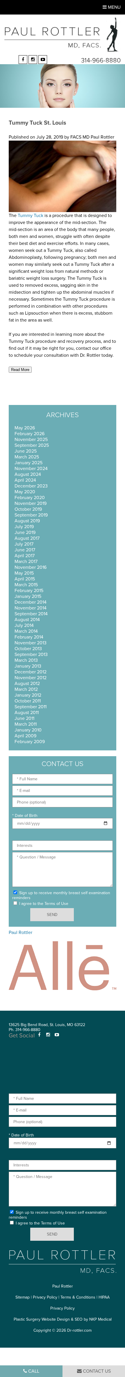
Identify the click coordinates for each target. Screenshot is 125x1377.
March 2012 (26, 689)
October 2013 (28, 649)
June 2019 (25, 532)
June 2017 (25, 550)
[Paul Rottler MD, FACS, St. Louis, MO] (62, 34)
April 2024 (25, 480)
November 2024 (31, 468)
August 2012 (27, 683)
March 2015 (26, 585)
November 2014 (31, 608)
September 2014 (31, 614)
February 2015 (29, 591)
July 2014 (24, 625)
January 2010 (28, 730)
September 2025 (32, 445)
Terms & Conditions (77, 1297)
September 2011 (31, 707)
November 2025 (31, 439)
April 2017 (25, 556)
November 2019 (31, 503)
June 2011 (24, 718)
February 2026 (29, 434)
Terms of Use (56, 903)
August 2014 (27, 620)
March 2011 (26, 724)
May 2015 (24, 573)
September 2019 (31, 515)
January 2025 (28, 463)
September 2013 (31, 654)
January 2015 (28, 596)
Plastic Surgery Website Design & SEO (48, 1319)
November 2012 (31, 678)
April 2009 (25, 736)
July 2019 (24, 527)
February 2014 (29, 637)
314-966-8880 (101, 60)
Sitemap (22, 1297)
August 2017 (27, 538)
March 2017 (26, 561)
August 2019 (27, 521)
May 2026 (25, 428)
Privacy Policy (45, 1297)
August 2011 (27, 713)
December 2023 (31, 486)
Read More (20, 369)
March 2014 (26, 631)
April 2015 (25, 579)
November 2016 (31, 567)
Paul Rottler (20, 932)
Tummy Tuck (30, 215)
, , (47, 1024)
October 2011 (28, 701)
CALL (33, 1371)
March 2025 (27, 457)
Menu (114, 7)
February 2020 (30, 498)
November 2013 (31, 643)
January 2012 (28, 695)
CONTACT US (96, 1371)
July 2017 (24, 544)
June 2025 (26, 451)
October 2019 (28, 509)
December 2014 (31, 602)
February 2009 (30, 742)
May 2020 (25, 492)
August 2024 (28, 474)
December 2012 (31, 672)
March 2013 (26, 660)
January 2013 (28, 666)
